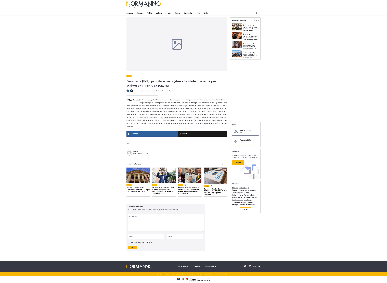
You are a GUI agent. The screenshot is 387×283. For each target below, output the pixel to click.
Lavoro (168, 13)
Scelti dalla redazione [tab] (239, 20)
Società (177, 13)
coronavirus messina (239, 202)
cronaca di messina (251, 197)
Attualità (129, 13)
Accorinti (250, 202)
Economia (188, 13)
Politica (149, 13)
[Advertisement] (245, 91)
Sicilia (206, 13)
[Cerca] (257, 13)
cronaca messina (238, 193)
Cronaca (140, 13)
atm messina (251, 205)
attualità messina (238, 190)
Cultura (159, 13)
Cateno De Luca (249, 195)
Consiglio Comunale (239, 205)
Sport (198, 13)
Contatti (197, 266)
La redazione (183, 266)
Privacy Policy (210, 266)
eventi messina (250, 190)
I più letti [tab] (256, 20)
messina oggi (244, 188)
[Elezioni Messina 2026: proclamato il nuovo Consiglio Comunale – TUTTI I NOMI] (138, 175)
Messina (235, 188)
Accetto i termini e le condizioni (141, 242)
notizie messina (237, 197)
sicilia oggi (248, 200)
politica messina (238, 200)
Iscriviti (238, 163)
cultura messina (238, 195)
